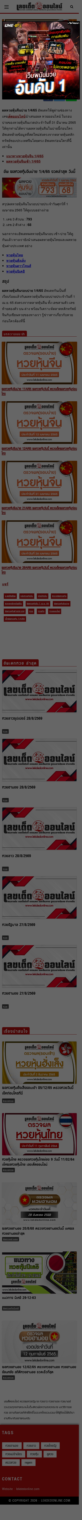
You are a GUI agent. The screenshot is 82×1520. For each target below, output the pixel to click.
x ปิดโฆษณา (73, 23)
